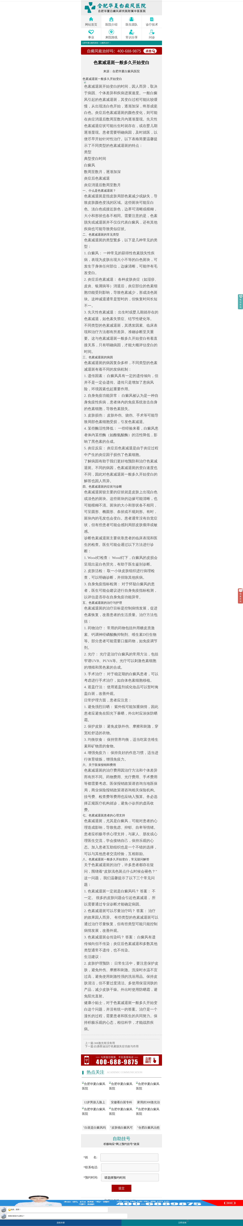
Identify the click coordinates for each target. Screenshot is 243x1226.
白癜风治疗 (104, 43)
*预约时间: (91, 1177)
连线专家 (61, 1223)
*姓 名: (90, 1157)
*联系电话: (91, 1167)
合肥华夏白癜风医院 (90, 43)
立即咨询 (183, 1222)
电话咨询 (240, 303)
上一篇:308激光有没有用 (100, 1043)
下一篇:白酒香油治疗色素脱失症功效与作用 (112, 1046)
